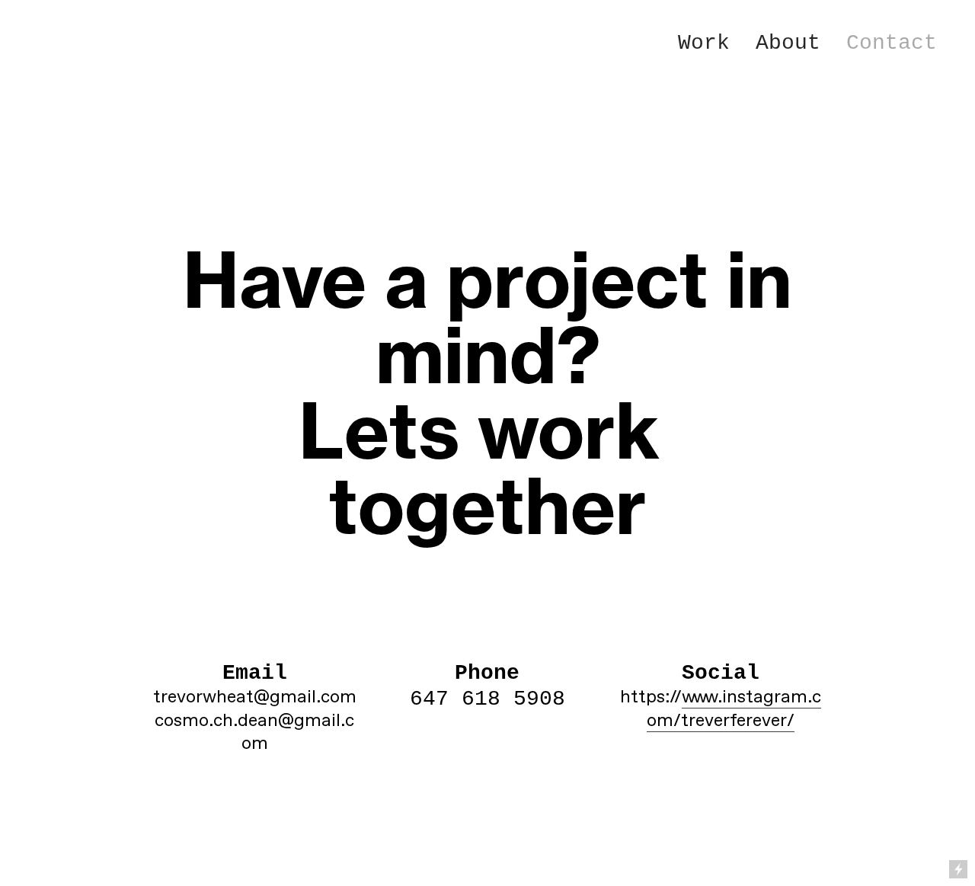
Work (704, 43)
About (788, 43)
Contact (891, 43)
